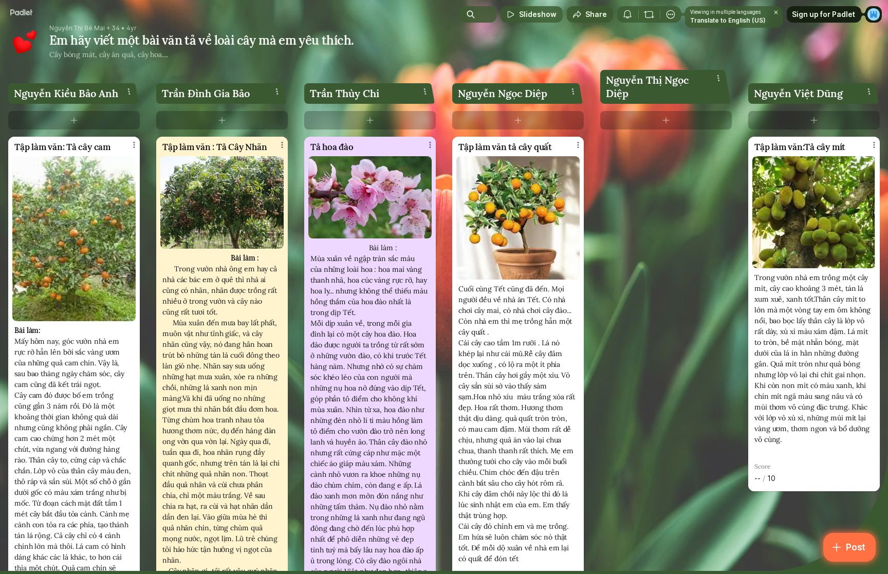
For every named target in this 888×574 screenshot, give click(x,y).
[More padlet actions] (670, 14)
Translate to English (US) (728, 20)
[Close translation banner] (776, 12)
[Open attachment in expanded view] (74, 238)
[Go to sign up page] (873, 14)
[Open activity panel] (627, 14)
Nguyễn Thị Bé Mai (77, 28)
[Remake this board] (649, 14)
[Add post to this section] (74, 120)
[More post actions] (134, 145)
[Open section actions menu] (129, 91)
